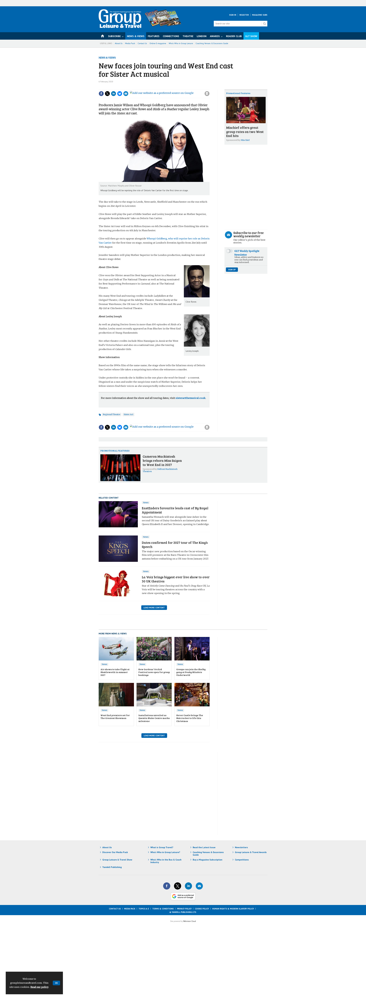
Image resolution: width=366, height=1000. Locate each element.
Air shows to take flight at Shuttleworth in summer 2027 (115, 672)
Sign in (168, 87)
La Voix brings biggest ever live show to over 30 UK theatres (176, 579)
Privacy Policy (184, 908)
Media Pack (130, 43)
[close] (209, 87)
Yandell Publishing (112, 867)
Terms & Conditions (163, 908)
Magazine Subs (259, 15)
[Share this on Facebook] (101, 93)
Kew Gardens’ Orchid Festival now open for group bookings (154, 672)
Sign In (232, 15)
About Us (119, 43)
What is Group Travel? (161, 847)
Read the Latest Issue (204, 847)
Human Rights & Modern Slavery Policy (233, 908)
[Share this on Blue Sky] (119, 93)
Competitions (242, 859)
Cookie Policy (202, 908)
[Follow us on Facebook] (166, 886)
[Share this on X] (107, 93)
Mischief (245, 140)
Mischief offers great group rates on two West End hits (245, 131)
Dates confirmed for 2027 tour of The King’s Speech (175, 544)
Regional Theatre (111, 414)
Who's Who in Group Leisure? (165, 852)
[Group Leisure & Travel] (120, 27)
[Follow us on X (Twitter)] (177, 886)
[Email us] (199, 886)
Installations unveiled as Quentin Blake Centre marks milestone (154, 718)
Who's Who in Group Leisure (181, 43)
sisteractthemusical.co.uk (190, 398)
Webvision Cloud (189, 921)
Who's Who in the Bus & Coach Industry (165, 861)
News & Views (107, 57)
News (146, 502)
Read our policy (39, 987)
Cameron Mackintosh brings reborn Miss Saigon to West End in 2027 (162, 460)
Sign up (232, 269)
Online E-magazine (158, 43)
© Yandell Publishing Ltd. (183, 912)
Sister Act (128, 414)
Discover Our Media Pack (115, 852)
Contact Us (142, 43)
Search (264, 23)
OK (56, 983)
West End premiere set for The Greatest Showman (115, 717)
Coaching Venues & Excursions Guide (212, 43)
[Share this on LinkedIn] (113, 93)
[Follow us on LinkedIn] (188, 886)
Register (244, 15)
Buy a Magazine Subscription (207, 859)
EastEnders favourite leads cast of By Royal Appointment (175, 510)
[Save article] (207, 93)
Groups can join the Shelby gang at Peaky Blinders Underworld (191, 672)
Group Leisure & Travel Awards (251, 852)
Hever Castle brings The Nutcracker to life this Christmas (189, 718)
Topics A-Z (144, 908)
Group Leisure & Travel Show (117, 859)
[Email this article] (125, 93)
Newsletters (241, 847)
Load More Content (154, 607)
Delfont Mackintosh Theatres (160, 470)
